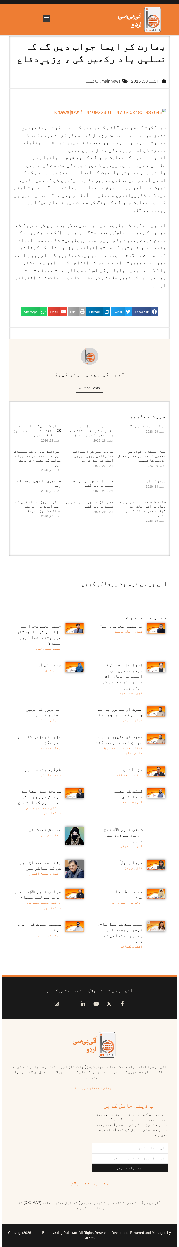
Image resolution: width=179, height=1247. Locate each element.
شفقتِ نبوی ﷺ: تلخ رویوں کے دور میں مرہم (123, 835)
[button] (46, 18)
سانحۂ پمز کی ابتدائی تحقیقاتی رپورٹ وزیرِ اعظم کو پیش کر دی (93, 455)
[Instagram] (56, 1004)
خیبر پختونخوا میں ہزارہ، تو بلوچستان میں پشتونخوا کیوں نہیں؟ (91, 430)
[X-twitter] (109, 1004)
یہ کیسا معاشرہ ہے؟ (148, 426)
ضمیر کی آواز (154, 481)
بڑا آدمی (133, 769)
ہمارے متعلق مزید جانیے (90, 1088)
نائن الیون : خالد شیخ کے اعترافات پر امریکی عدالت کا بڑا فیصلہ (38, 506)
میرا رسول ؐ (131, 862)
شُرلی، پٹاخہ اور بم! (39, 769)
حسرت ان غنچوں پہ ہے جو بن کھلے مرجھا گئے (89, 483)
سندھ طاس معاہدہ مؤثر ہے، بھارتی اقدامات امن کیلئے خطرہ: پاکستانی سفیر (142, 508)
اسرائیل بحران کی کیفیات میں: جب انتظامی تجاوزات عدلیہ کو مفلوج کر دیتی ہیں (37, 458)
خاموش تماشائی (44, 829)
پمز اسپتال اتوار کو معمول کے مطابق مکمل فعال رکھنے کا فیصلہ (142, 455)
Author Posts (89, 388)
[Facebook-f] (122, 1004)
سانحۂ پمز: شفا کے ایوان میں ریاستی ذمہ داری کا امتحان (39, 797)
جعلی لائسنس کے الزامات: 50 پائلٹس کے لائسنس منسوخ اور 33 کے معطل (37, 430)
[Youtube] (96, 1004)
